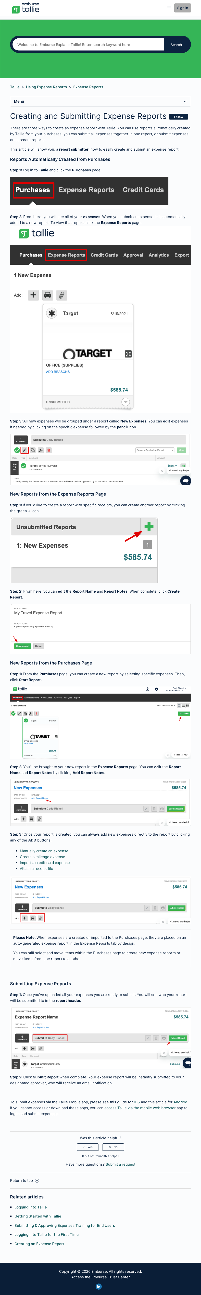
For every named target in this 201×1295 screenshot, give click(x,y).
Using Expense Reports (46, 87)
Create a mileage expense (42, 856)
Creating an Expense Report (39, 1243)
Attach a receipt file (36, 868)
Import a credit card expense (45, 862)
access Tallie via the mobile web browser (140, 1108)
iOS (137, 1102)
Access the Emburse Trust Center (100, 1277)
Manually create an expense (44, 851)
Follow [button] (178, 117)
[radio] (88, 1147)
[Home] (25, 7)
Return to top (22, 1180)
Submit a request (120, 1164)
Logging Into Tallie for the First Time (46, 1234)
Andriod (180, 1102)
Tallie (15, 87)
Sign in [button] (182, 8)
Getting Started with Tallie (37, 1216)
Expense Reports (88, 87)
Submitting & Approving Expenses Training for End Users (64, 1225)
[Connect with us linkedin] (99, 1287)
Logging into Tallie (30, 1207)
